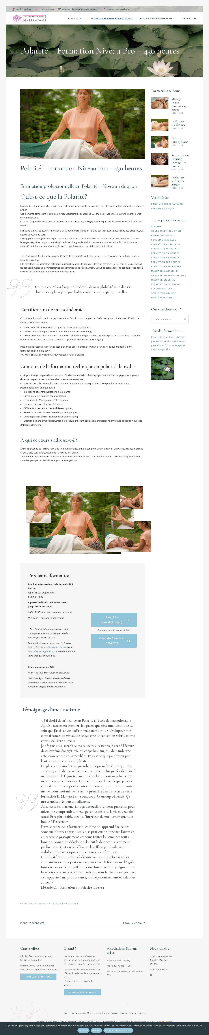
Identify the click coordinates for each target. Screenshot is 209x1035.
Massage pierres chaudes (168, 275)
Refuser (96, 1030)
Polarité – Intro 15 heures (180, 139)
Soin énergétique (68, 904)
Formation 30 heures (165, 253)
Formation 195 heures (166, 262)
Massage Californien (165, 271)
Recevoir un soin (162, 208)
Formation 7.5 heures (165, 244)
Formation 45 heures (165, 257)
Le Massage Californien (178, 122)
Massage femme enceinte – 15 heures (179, 104)
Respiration (173, 284)
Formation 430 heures (33, 904)
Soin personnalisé (163, 293)
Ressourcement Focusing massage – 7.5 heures (180, 160)
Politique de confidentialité (118, 1030)
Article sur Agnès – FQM (119, 965)
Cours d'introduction (166, 231)
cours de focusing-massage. (42, 651)
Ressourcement (162, 288)
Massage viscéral (163, 280)
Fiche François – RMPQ (118, 960)
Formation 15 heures (165, 248)
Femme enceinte (162, 235)
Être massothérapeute (167, 204)
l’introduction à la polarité (54, 647)
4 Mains (156, 226)
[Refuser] (205, 1028)
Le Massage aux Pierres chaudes (178, 181)
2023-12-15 (177, 113)
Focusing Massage (163, 240)
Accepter (83, 1030)
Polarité (52, 904)
